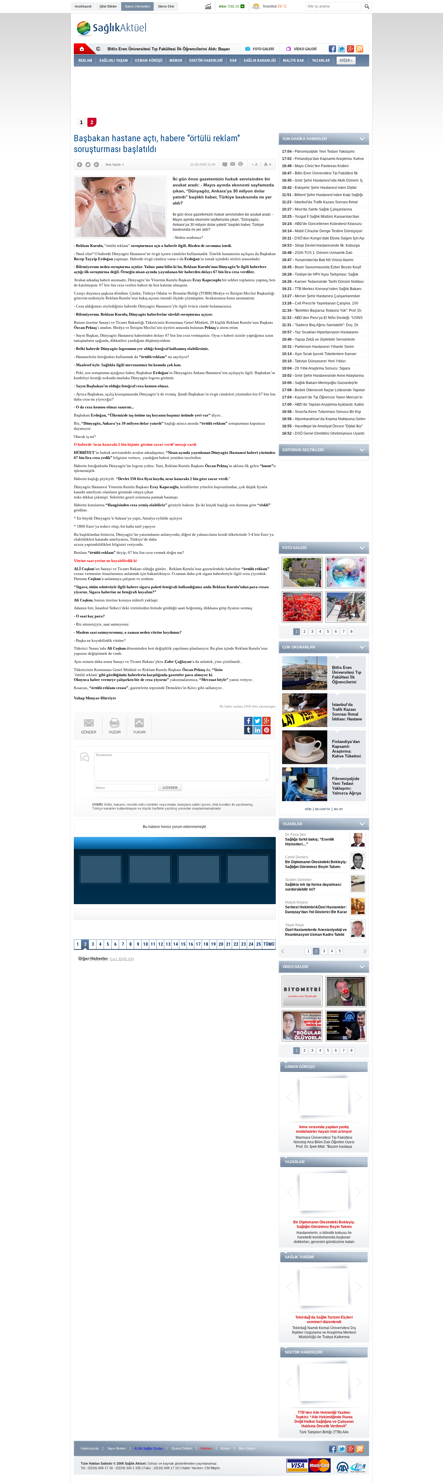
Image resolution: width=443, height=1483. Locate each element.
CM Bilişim (212, 1468)
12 (160, 944)
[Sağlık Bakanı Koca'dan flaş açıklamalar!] (345, 1025)
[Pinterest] (266, 730)
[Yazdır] (240, 164)
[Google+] (96, 164)
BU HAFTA (322, 809)
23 (243, 944)
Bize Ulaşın (247, 1448)
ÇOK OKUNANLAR (298, 647)
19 (213, 944)
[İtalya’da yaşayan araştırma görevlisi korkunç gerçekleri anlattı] (302, 1025)
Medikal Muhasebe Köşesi (316, 888)
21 (228, 944)
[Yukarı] (139, 726)
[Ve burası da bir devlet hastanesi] (302, 572)
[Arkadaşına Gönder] (233, 164)
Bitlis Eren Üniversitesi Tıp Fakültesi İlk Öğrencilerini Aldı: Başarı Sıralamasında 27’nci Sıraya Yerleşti (346, 675)
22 (236, 944)
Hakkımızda (90, 1448)
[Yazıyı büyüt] (267, 164)
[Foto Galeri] (260, 48)
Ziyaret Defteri (181, 1448)
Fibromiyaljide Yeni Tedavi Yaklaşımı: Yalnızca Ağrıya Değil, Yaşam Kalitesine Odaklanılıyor (346, 786)
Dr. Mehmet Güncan (316, 843)
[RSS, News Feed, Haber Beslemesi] (359, 48)
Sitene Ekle (166, 6)
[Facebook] (79, 164)
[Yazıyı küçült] (254, 164)
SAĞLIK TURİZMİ (299, 1257)
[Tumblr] (248, 730)
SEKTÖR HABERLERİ (303, 1352)
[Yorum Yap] (225, 164)
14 (175, 944)
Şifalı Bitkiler (108, 6)
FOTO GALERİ (294, 548)
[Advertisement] (44, 106)
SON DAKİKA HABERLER (304, 139)
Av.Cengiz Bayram (311, 866)
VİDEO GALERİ (295, 967)
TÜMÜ (269, 944)
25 (258, 944)
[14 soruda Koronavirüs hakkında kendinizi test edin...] (345, 572)
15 (183, 944)
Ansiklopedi (83, 6)
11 (153, 944)
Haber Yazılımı (192, 1468)
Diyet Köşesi (311, 908)
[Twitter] (88, 164)
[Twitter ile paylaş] (341, 48)
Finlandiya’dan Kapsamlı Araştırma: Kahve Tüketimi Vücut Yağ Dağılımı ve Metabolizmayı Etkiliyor (346, 749)
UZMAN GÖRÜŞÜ (300, 1067)
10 (145, 944)
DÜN (308, 809)
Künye (225, 1448)
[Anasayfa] (85, 48)
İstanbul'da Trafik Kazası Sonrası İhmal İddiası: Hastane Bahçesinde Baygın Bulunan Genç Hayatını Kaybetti (347, 712)
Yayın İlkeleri (116, 1448)
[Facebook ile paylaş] (332, 48)
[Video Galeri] (301, 48)
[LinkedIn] (257, 730)
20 (220, 944)
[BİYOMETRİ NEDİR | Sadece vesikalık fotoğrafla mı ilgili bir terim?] (302, 991)
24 (251, 944)
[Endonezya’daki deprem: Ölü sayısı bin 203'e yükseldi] (345, 607)
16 (190, 944)
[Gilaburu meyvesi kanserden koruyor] (302, 607)
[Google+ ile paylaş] (350, 48)
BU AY (338, 809)
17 (198, 944)
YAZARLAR (292, 824)
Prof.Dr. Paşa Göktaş (309, 934)
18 (205, 944)
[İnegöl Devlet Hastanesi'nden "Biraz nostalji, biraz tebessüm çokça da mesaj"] (345, 991)
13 (168, 944)
